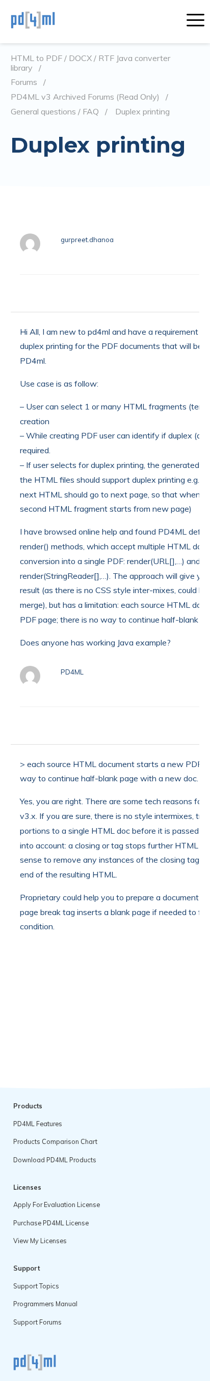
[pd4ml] (44, 21)
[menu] (195, 21)
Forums (24, 82)
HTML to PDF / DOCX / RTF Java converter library (90, 62)
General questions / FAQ (55, 111)
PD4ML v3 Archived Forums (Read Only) (85, 97)
